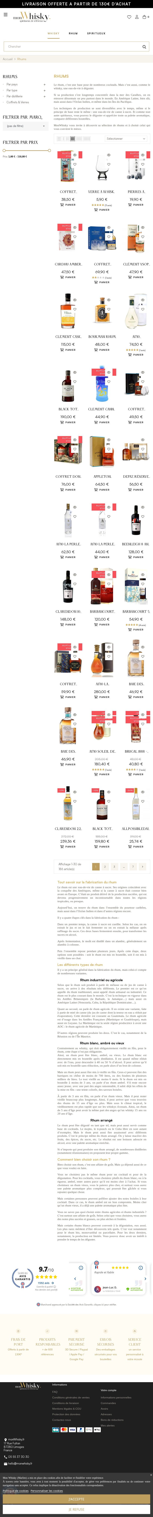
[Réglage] (137, 17)
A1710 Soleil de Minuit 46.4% (102, 752)
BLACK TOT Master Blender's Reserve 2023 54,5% (102, 829)
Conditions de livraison (65, 1403)
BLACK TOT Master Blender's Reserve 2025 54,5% (68, 410)
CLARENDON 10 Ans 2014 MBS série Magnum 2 (68, 612)
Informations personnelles (116, 1397)
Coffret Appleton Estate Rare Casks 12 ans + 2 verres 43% (136, 410)
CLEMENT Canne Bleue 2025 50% (102, 410)
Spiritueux (96, 33)
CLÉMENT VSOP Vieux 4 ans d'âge (136, 265)
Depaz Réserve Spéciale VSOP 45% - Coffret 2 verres (136, 477)
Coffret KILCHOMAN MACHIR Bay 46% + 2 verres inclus (102, 265)
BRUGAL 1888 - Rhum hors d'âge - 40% (136, 752)
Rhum (73, 33)
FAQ (54, 1391)
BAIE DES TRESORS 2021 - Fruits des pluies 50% (68, 752)
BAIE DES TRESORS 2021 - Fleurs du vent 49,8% (136, 685)
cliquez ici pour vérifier (105, 1304)
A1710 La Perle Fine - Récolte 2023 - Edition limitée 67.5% (68, 545)
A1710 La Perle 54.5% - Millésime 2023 (102, 545)
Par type (12, 90)
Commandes (108, 1403)
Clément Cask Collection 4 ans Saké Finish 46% (68, 337)
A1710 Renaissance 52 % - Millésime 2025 (136, 337)
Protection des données (66, 1414)
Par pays (12, 84)
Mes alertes (108, 1425)
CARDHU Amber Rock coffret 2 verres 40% (68, 265)
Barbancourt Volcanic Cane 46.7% (102, 612)
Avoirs (104, 1408)
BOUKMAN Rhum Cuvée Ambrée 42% (102, 337)
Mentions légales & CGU (66, 1408)
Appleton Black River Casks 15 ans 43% (102, 477)
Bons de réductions (112, 1419)
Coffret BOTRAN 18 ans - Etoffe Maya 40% (67, 685)
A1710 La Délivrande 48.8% (102, 685)
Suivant (142, 866)
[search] (144, 46)
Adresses (106, 1414)
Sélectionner (115, 138)
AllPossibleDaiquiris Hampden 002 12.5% (136, 829)
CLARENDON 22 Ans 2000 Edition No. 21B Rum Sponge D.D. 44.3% (68, 829)
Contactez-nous (61, 1419)
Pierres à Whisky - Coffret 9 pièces (136, 192)
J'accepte (76, 1499)
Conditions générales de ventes (71, 1397)
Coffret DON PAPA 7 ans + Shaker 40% (68, 477)
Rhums (10, 77)
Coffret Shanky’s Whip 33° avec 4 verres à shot (68, 192)
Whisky (54, 33)
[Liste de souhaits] (129, 17)
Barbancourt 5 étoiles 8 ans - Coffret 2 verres (136, 612)
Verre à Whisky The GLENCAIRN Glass (102, 192)
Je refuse (76, 1509)
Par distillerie (15, 96)
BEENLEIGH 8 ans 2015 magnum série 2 (136, 545)
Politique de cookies (16, 1491)
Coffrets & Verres (18, 102)
